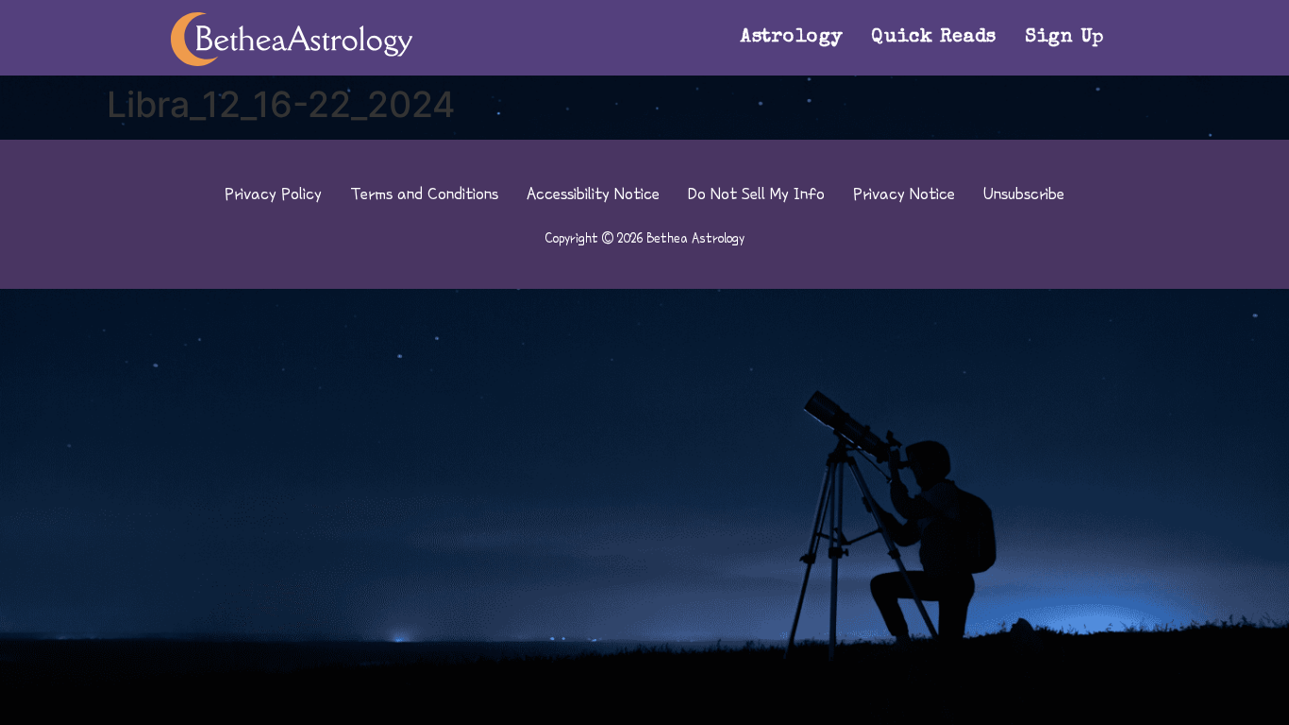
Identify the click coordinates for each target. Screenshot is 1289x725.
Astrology (792, 37)
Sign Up (1064, 37)
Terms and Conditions (424, 193)
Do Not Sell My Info (756, 193)
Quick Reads (933, 37)
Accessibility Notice (593, 193)
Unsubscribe (1023, 193)
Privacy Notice (904, 193)
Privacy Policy (273, 193)
